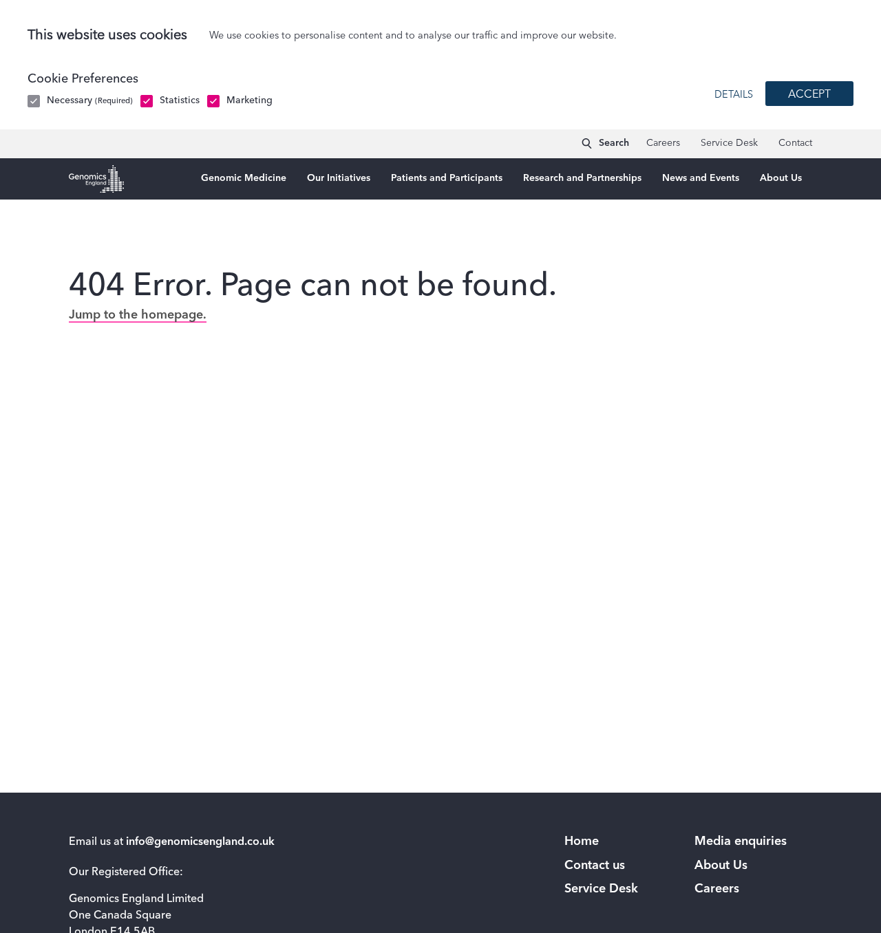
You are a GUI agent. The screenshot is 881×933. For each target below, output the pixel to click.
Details (733, 95)
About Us (781, 178)
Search (614, 143)
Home (581, 841)
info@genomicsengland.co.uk (200, 842)
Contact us (594, 865)
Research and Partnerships (582, 178)
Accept (809, 94)
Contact (795, 143)
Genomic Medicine (243, 178)
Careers (663, 143)
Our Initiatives (338, 178)
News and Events (700, 178)
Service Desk (729, 143)
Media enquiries (740, 841)
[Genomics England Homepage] (96, 179)
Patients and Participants (446, 178)
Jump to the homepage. (137, 315)
